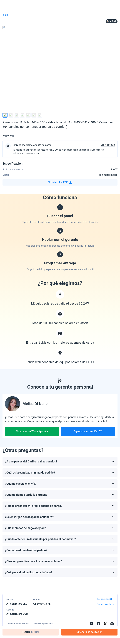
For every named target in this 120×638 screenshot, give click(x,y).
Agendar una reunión (86, 431)
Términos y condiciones (17, 623)
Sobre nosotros (105, 604)
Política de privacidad (43, 623)
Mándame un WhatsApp (29, 431)
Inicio (5, 14)
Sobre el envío (108, 145)
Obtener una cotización (89, 632)
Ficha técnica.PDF (58, 182)
